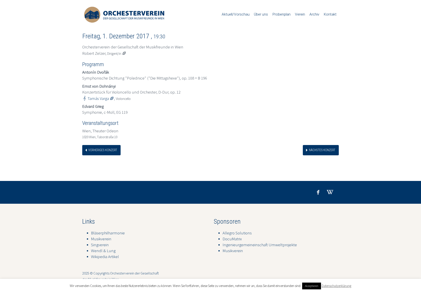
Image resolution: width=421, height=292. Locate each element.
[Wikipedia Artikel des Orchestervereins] (330, 192)
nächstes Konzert (322, 150)
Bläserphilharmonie (108, 232)
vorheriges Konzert (102, 150)
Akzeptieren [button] (311, 286)
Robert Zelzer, (104, 53)
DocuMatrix (232, 238)
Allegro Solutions (237, 232)
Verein (300, 14)
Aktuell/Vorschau (236, 14)
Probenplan (281, 14)
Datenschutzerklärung (336, 286)
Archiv (314, 14)
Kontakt (330, 14)
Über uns (261, 14)
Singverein (100, 244)
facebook (318, 192)
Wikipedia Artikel (105, 256)
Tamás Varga (101, 98)
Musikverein (101, 238)
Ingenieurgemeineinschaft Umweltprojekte (260, 244)
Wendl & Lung (103, 250)
